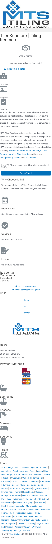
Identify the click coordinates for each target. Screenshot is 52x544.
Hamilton (26, 495)
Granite (43, 150)
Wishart (27, 527)
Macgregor (29, 502)
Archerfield (6, 471)
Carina (15, 481)
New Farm (23, 509)
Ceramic (3, 154)
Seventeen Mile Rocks (30, 520)
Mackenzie (40, 502)
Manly (4, 506)
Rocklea (39, 516)
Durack (4, 488)
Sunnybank (11, 523)
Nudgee (30, 513)
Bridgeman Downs (42, 474)
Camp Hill (26, 478)
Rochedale (29, 516)
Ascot (15, 471)
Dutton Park (15, 488)
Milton (11, 506)
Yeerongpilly (7, 530)
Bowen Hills (27, 474)
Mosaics (12, 154)
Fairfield (18, 492)
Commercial (8, 275)
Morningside (31, 506)
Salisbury (15, 520)
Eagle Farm (27, 488)
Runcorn (5, 520)
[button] (26, 30)
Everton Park (7, 492)
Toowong (31, 523)
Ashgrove (24, 471)
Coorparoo (32, 485)
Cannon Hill (37, 478)
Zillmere (26, 530)
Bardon (17, 474)
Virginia (40, 523)
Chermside (45, 481)
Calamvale (16, 478)
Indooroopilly (19, 499)
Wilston (9, 527)
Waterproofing (6, 157)
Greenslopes (15, 495)
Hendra (35, 495)
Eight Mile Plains (40, 488)
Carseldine (34, 481)
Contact (26, 313)
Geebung (39, 492)
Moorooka (20, 506)
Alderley (26, 467)
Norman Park (8, 513)
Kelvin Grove (7, 502)
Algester (35, 467)
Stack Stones (30, 157)
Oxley (38, 513)
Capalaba (5, 481)
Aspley (33, 471)
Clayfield (6, 485)
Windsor (18, 527)
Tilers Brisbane (15, 534)
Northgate (20, 513)
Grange (4, 495)
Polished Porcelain (16, 150)
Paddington (6, 516)
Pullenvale (18, 516)
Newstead (45, 509)
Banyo (10, 474)
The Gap (21, 523)
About (26, 306)
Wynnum (36, 527)
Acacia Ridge (7, 467)
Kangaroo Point (33, 499)
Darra (41, 485)
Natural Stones (32, 150)
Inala (9, 499)
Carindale (23, 481)
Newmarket (34, 509)
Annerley (44, 467)
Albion (18, 467)
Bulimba (6, 478)
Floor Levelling (23, 154)
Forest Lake (28, 492)
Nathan (13, 509)
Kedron (44, 499)
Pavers (17, 157)
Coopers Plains (19, 485)
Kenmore (18, 502)
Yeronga (18, 530)
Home (26, 300)
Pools (3, 463)
